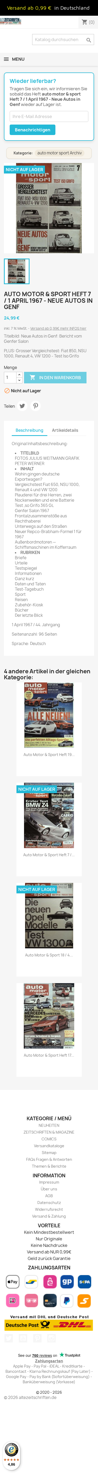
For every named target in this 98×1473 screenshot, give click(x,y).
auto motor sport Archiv (59, 153)
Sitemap (49, 1152)
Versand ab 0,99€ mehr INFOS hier (58, 328)
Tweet (22, 406)
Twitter (8, 1338)
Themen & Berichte (49, 1166)
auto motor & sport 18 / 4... (49, 955)
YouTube (23, 1338)
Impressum (49, 1182)
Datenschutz (49, 1202)
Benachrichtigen (32, 130)
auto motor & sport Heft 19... (49, 754)
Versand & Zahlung (49, 1216)
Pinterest (35, 406)
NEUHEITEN (49, 1125)
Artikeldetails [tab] (65, 430)
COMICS (49, 1138)
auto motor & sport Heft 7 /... (49, 854)
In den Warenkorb (55, 377)
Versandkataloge (49, 1145)
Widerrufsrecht (49, 1209)
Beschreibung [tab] (29, 430)
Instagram (51, 1338)
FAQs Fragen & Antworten (49, 1159)
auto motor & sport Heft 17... (49, 1055)
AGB (49, 1195)
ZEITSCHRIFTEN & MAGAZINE (49, 1132)
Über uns (49, 1188)
